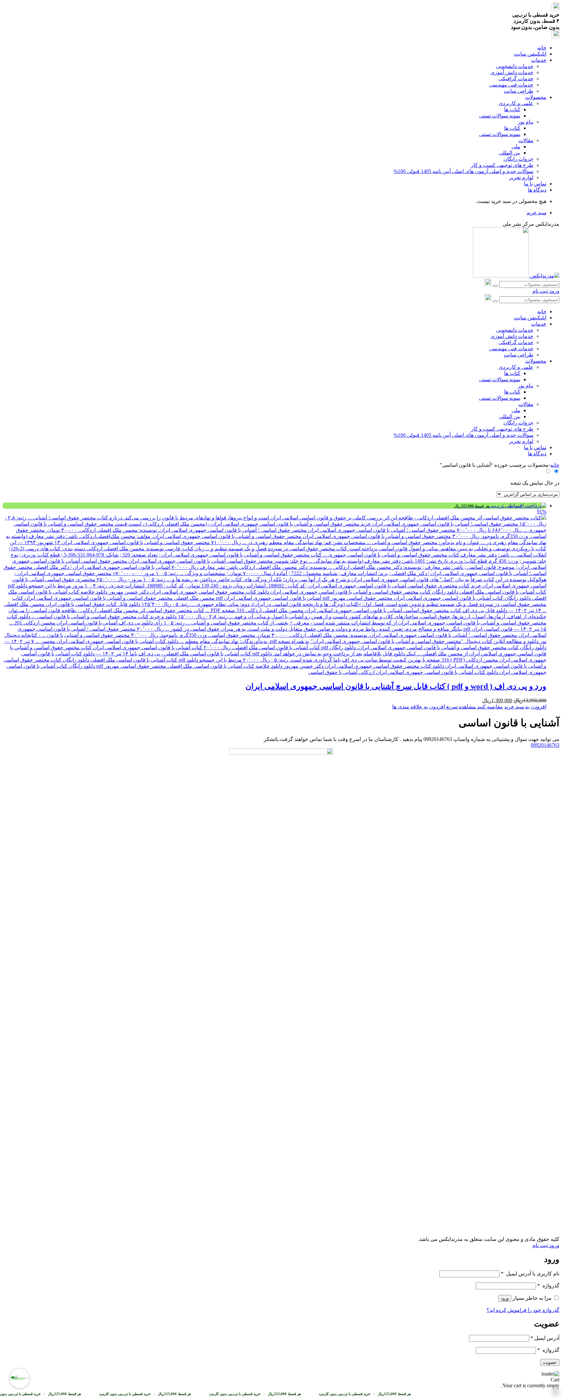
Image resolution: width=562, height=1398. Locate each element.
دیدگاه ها (537, 190)
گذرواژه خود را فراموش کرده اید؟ (523, 1310)
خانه (541, 47)
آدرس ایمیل (544, 1338)
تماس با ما (535, 183)
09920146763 (545, 745)
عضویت (550, 1362)
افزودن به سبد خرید (525, 706)
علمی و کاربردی (516, 103)
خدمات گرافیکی (516, 78)
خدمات (538, 60)
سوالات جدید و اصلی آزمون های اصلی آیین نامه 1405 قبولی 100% (463, 171)
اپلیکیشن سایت (530, 54)
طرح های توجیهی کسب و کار (502, 165)
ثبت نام (540, 291)
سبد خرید (536, 212)
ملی (516, 146)
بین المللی (509, 152)
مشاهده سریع (460, 706)
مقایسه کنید (489, 706)
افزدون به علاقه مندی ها (418, 706)
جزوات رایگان (518, 159)
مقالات (525, 140)
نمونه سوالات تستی (499, 115)
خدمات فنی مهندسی (511, 84)
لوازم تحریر (521, 177)
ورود (553, 291)
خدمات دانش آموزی (511, 72)
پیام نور (525, 122)
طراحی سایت (518, 91)
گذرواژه (548, 1285)
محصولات (535, 97)
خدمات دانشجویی (514, 66)
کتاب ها (512, 109)
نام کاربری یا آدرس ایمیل (530, 1273)
